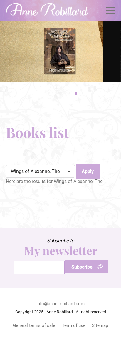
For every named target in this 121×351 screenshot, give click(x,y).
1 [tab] (71, 93)
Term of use (73, 325)
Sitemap (100, 325)
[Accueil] (47, 10)
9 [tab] (109, 93)
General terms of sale (34, 325)
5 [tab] (90, 93)
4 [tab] (85, 93)
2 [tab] (76, 93)
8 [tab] (104, 93)
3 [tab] (81, 93)
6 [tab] (95, 93)
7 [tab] (99, 93)
